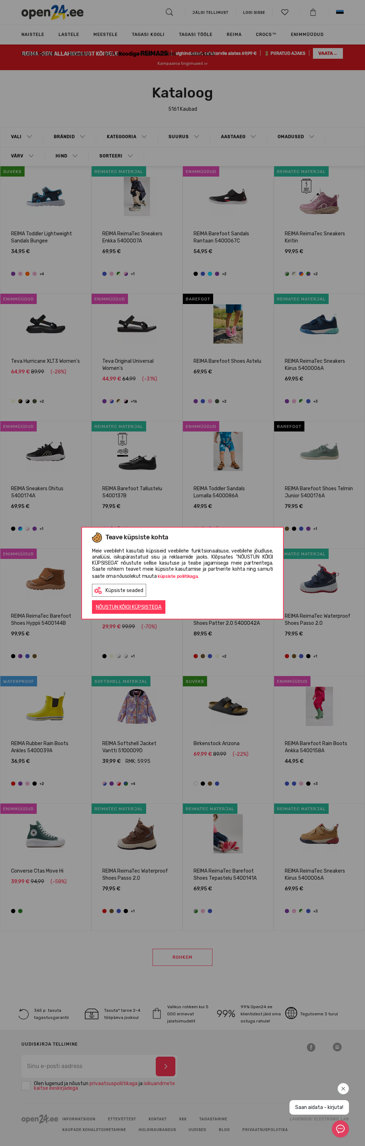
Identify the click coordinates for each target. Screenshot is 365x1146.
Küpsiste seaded (124, 590)
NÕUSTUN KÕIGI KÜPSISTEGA (128, 607)
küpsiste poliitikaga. (178, 576)
